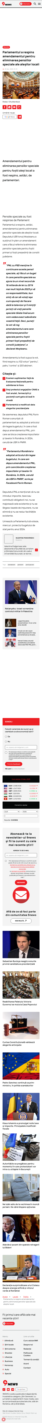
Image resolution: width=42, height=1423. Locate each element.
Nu (9, 741)
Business (9, 1361)
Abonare (21, 882)
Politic (6, 47)
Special (8, 1373)
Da (9, 736)
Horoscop (9, 1365)
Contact (27, 1368)
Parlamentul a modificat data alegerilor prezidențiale (19, 406)
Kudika (13, 1413)
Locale (15, 1296)
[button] (34, 4)
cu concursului (22, 871)
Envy (23, 1413)
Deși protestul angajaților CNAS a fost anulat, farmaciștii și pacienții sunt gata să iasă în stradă (21, 395)
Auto (7, 1369)
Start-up (34, 1413)
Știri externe (10, 1349)
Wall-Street (6, 1413)
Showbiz (8, 1353)
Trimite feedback (13, 764)
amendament (11, 564)
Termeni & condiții (31, 1359)
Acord (26, 1363)
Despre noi (28, 1344)
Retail (28, 1413)
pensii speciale (30, 564)
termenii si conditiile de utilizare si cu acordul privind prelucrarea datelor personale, (22, 867)
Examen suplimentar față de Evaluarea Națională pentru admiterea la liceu (18, 382)
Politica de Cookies (28, 1354)
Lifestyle (8, 1357)
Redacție (27, 1349)
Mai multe (21, 920)
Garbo (19, 1413)
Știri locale (9, 1344)
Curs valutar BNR (31, 1340)
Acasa (5, 1296)
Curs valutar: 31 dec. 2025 (21, 779)
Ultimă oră (8, 1340)
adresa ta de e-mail (21, 850)
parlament (20, 564)
